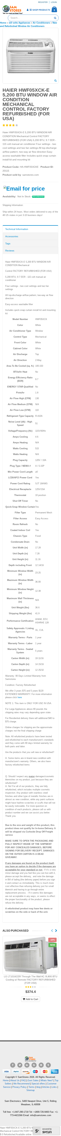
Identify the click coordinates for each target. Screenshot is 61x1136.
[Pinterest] (41, 1065)
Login (54, 2)
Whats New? (46, 1080)
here (20, 697)
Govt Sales (33, 1080)
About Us (14, 1080)
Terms (31, 1087)
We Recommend (21, 1083)
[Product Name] (30, 955)
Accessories (11, 236)
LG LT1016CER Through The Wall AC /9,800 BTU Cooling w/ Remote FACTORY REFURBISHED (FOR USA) (30, 979)
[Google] (34, 1065)
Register (43, 2)
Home (6, 1080)
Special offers (38, 1083)
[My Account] (27, 9)
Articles (46, 1087)
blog (38, 1087)
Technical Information (16, 229)
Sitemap (30, 1090)
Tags (7, 243)
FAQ (23, 1080)
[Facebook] (12, 1065)
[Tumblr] (48, 1065)
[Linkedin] (26, 1065)
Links (54, 1087)
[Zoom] (55, 81)
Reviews (9, 250)
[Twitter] (19, 1065)
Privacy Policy (19, 1087)
